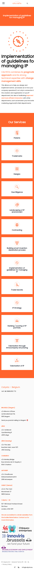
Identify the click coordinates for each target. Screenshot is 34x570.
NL (28, 562)
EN (25, 562)
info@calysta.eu (27, 567)
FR (22, 562)
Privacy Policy (7, 564)
